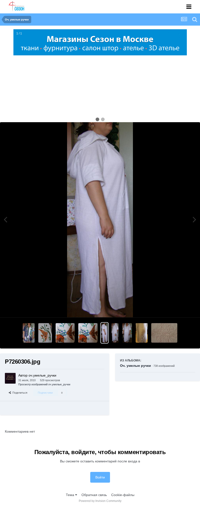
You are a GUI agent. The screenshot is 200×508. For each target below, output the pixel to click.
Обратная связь (94, 495)
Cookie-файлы (122, 495)
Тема (70, 495)
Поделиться (19, 392)
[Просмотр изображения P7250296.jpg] (164, 333)
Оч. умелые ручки (135, 366)
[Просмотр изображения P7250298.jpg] (142, 333)
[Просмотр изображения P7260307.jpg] (65, 333)
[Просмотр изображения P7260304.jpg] (115, 333)
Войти (100, 477)
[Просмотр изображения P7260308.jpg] (45, 333)
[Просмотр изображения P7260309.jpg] (29, 333)
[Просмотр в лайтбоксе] (100, 219)
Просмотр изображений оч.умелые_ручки (44, 384)
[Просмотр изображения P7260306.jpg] (104, 333)
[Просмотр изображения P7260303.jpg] (127, 333)
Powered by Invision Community (100, 501)
